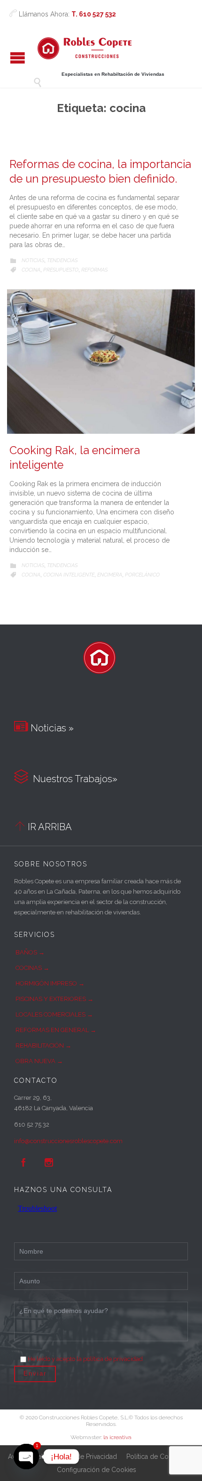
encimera (109, 575)
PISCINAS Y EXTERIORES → (54, 998)
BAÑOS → (30, 952)
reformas (94, 270)
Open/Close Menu (17, 57)
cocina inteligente (68, 575)
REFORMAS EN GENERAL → (56, 1029)
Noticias (33, 260)
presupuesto (60, 270)
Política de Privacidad (85, 1456)
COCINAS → (32, 967)
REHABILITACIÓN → (43, 1045)
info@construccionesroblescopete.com (68, 1141)
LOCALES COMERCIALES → (54, 1014)
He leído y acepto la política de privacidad (85, 1358)
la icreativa (117, 1437)
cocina (31, 270)
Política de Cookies (155, 1456)
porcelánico (142, 575)
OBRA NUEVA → (39, 1061)
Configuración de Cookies (96, 1469)
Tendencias (62, 260)
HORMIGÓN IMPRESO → (50, 983)
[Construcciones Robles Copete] (84, 48)
